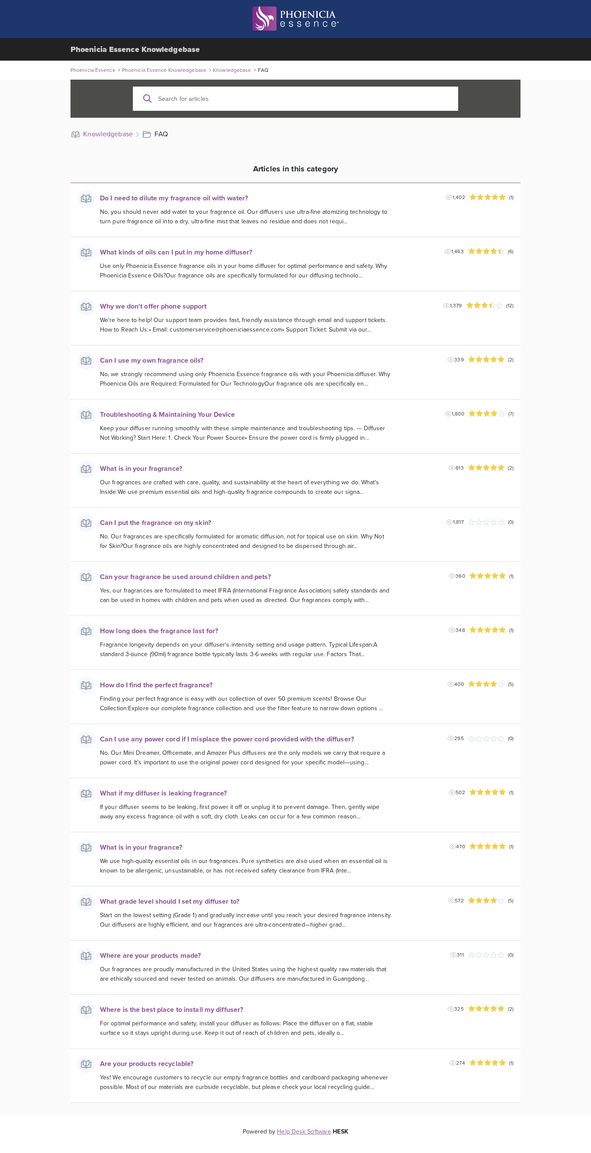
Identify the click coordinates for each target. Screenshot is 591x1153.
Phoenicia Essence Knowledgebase (135, 49)
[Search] (147, 99)
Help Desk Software (304, 1131)
